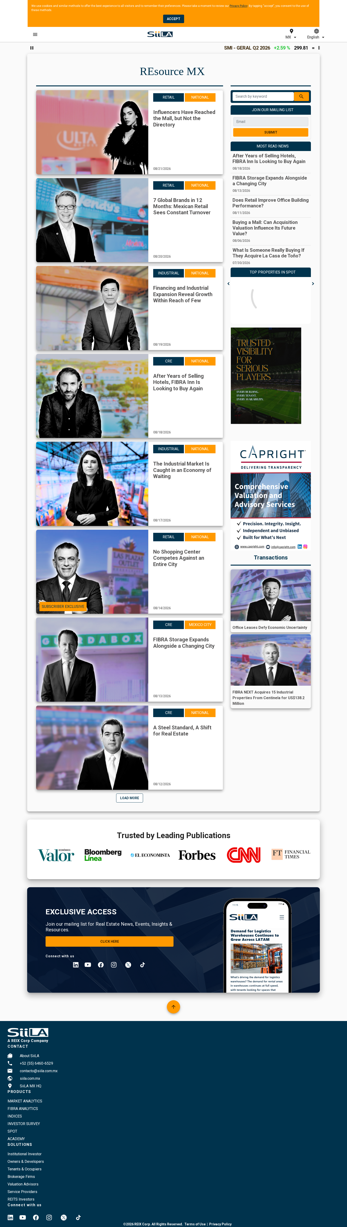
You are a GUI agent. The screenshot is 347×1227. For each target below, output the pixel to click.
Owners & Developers (26, 1161)
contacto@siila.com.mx (39, 1071)
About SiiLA (29, 1056)
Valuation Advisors (23, 1184)
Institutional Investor (25, 1154)
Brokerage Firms (21, 1176)
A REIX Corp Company (28, 1040)
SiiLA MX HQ (30, 1086)
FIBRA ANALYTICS (23, 1108)
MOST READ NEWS (273, 146)
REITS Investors (21, 1199)
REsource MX (172, 71)
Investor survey (24, 1124)
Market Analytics (25, 1101)
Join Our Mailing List (272, 110)
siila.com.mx (30, 1078)
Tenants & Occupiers (25, 1169)
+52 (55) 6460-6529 (36, 1063)
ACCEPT (173, 19)
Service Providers (22, 1191)
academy (16, 1139)
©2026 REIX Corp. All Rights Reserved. (153, 1224)
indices (15, 1116)
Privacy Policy (238, 6)
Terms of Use (195, 1224)
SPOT (12, 1131)
